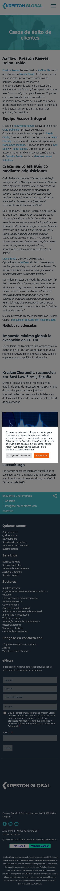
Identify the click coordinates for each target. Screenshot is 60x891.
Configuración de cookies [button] (19, 455)
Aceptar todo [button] (41, 455)
